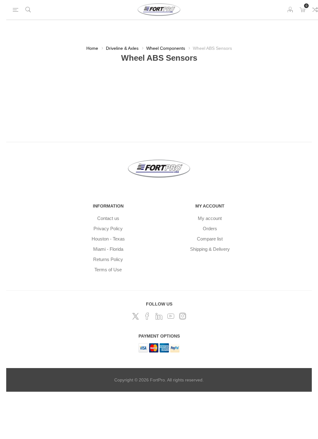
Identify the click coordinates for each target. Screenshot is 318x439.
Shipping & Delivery (210, 249)
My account (210, 218)
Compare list (210, 238)
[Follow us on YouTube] (171, 316)
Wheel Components (165, 48)
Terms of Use (108, 269)
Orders (210, 228)
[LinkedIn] (159, 316)
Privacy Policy (108, 228)
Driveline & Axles (122, 48)
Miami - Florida (108, 249)
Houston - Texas (108, 238)
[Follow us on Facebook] (147, 316)
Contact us (108, 218)
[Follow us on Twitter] (135, 316)
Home (92, 48)
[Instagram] (183, 316)
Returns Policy (108, 259)
